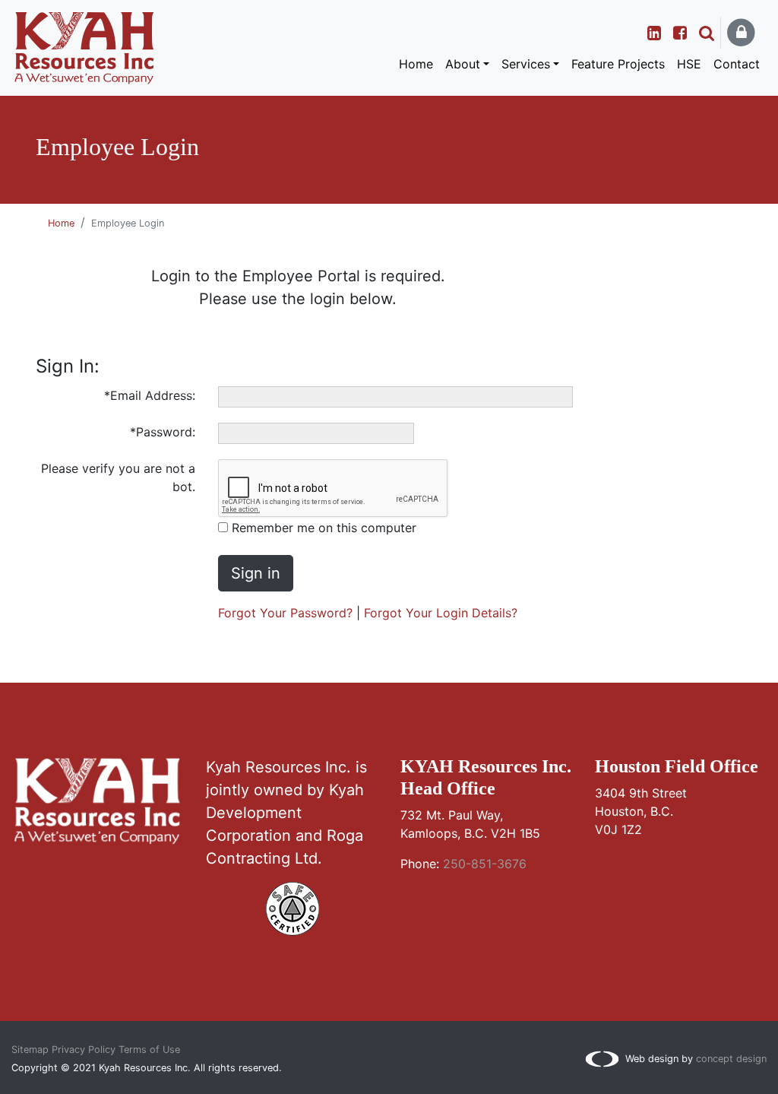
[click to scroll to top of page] (389, 1063)
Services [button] (525, 63)
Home (416, 63)
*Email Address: (149, 395)
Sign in (255, 573)
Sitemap (30, 1049)
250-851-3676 (485, 863)
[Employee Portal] (743, 33)
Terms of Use (149, 1049)
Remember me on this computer (322, 527)
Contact (736, 63)
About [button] (462, 63)
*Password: (162, 431)
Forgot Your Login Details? (440, 612)
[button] (706, 33)
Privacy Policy (83, 1049)
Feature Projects (618, 63)
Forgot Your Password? (285, 612)
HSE (689, 63)
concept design (731, 1058)
